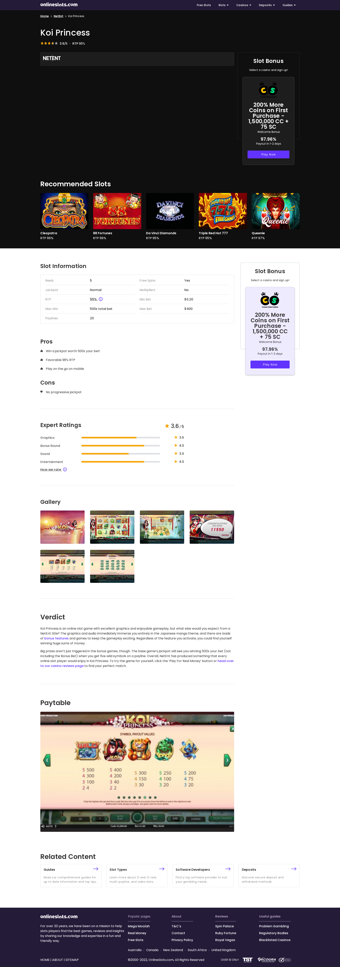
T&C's (176, 926)
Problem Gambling (274, 926)
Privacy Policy (182, 940)
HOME (45, 960)
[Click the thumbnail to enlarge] (62, 527)
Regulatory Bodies (273, 933)
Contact (178, 933)
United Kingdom (223, 950)
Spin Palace (224, 926)
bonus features (56, 638)
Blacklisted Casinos (275, 940)
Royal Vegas (225, 940)
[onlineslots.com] (59, 917)
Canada (152, 950)
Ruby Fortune (225, 933)
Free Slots (204, 5)
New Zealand (173, 950)
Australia (135, 950)
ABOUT (176, 916)
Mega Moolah (139, 926)
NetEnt (58, 16)
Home (44, 16)
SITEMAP (72, 960)
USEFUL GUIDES (270, 916)
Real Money (137, 933)
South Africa (197, 950)
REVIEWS (221, 916)
